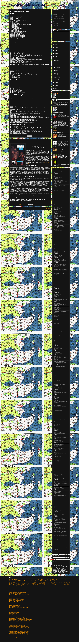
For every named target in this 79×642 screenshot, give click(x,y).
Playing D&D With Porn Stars (59, 206)
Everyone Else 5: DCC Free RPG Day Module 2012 (17, 599)
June (56, 71)
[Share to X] (29, 136)
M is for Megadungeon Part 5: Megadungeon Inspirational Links (19, 607)
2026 (55, 44)
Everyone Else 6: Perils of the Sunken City (16, 600)
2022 (55, 50)
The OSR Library (57, 352)
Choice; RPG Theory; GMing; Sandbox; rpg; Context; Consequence (60, 579)
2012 (55, 86)
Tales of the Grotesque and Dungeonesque (59, 176)
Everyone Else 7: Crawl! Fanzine (14, 601)
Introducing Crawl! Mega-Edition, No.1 (60, 304)
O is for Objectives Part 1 (13, 613)
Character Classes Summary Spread (60, 453)
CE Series (25, 579)
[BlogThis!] (28, 136)
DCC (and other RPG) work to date (19, 11)
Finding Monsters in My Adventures (59, 18)
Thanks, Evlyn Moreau (57, 449)
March (56, 76)
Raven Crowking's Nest (27, 4)
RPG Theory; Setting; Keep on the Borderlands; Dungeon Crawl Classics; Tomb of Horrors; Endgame (57, 583)
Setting (41, 584)
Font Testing (56, 187)
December (57, 59)
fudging (16, 580)
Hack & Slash (56, 307)
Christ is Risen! (56, 295)
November (57, 60)
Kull (64, 582)
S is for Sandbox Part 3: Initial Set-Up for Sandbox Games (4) (19, 631)
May (56, 73)
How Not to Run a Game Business (60, 535)
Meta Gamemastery (57, 527)
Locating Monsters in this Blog (14, 606)
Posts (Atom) (32, 211)
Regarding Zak (56, 397)
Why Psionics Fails (57, 203)
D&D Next (35, 580)
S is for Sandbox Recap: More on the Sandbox (16, 637)
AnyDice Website (57, 524)
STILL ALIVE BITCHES (58, 353)
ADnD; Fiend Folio (20, 580)
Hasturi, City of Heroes (58, 256)
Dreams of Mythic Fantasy (59, 387)
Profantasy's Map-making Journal (60, 269)
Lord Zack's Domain (58, 278)
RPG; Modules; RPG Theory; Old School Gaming (15, 584)
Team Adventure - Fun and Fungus (59, 510)
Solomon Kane (44, 584)
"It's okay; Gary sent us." (59, 259)
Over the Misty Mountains (59, 444)
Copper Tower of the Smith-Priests (59, 191)
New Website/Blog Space (58, 324)
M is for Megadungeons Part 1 (14, 608)
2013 (55, 85)
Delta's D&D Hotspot (58, 347)
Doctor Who (38, 580)
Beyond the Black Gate (58, 255)
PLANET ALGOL (57, 396)
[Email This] (27, 136)
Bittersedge (56, 452)
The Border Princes (57, 477)
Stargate (47, 584)
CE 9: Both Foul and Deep (17, 142)
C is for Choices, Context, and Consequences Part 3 (17, 592)
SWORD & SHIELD (57, 383)
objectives (54, 580)
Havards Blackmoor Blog (59, 220)
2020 (55, 53)
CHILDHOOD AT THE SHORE (59, 488)
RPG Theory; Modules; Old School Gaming (38, 583)
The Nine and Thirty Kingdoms (60, 311)
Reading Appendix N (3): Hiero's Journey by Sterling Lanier (18, 618)
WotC (45, 580)
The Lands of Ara (57, 456)
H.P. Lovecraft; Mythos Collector (60, 582)
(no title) (59, 154)
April (56, 74)
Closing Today (56, 548)
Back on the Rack (57, 492)
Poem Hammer (57, 339)
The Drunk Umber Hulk (58, 423)
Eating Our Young (61, 107)
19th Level (56, 400)
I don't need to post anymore (58, 532)
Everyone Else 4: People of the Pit (14, 598)
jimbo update (56, 316)
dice (54, 584)
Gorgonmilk (56, 436)
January (56, 79)
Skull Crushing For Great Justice (60, 531)
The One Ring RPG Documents (59, 424)
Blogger (45, 639)
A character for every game (59, 190)
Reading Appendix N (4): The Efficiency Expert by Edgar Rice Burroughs (20, 619)
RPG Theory (42, 580)
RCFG (22, 583)
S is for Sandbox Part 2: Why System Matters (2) (17, 624)
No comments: (24, 204)
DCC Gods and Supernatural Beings (59, 14)
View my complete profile (61, 95)
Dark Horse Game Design (59, 361)
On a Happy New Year (57, 308)
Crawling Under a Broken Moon (32, 579)
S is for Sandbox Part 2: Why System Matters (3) (17, 625)
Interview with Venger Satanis (63, 160)
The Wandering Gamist (58, 290)
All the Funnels (55, 23)
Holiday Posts (55, 25)
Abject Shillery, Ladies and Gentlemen (60, 437)
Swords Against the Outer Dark (60, 370)
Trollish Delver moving (57, 344)
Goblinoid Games (57, 427)
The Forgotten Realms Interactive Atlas (60, 270)
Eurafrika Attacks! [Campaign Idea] (59, 433)
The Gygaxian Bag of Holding (59, 539)
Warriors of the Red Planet (59, 513)
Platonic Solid (57, 250)
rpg (13, 585)
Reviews (34, 584)
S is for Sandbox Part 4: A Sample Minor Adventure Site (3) (18, 634)
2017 (55, 57)
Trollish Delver (57, 343)
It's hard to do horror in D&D (58, 441)
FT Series (36, 582)
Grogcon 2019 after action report (59, 380)
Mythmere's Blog (57, 405)
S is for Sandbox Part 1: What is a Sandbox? (16, 621)
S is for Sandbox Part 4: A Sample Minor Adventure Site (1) (18, 632)
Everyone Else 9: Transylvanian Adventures (16, 604)
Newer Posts (12, 208)
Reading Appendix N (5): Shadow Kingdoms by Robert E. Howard (19, 620)
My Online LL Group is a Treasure (59, 457)
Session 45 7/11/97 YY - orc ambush (60, 519)
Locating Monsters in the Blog (58, 16)
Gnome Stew (56, 229)
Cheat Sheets (60, 114)
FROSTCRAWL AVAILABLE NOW (59, 384)
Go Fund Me (43, 145)
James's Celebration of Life (58, 388)
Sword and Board (57, 440)
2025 (55, 46)
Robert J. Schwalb (57, 215)
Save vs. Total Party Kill (58, 225)
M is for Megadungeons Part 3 (14, 611)
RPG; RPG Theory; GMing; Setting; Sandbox (27, 584)
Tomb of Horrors (52, 584)
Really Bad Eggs (57, 356)
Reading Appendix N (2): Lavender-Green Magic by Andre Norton (19, 617)
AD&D (59, 580)
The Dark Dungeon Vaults (59, 473)
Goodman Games (12, 580)
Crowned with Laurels (58, 487)
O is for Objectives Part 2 (13, 614)
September (57, 67)
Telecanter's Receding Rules (59, 366)
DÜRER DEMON (57, 247)
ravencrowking (60, 93)
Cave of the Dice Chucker (59, 234)
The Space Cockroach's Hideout (60, 264)
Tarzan (49, 584)
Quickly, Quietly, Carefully (59, 448)
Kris (55, 212)
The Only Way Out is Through (63, 141)
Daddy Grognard (57, 509)
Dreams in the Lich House (59, 327)
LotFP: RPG (56, 323)
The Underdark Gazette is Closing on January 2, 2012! (60, 547)
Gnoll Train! (56, 379)
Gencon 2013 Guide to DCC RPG (59, 528)
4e (17, 580)
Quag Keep (56, 319)
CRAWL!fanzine (57, 303)
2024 (55, 47)
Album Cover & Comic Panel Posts (59, 21)
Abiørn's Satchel (57, 367)
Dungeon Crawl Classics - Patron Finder (62, 135)
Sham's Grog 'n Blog (58, 331)
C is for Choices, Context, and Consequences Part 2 (17, 591)
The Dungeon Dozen (58, 414)
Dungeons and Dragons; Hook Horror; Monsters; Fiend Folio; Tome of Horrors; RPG (24, 582)
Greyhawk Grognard (58, 410)
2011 (55, 88)
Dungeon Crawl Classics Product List (59, 11)
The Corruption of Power (58, 291)
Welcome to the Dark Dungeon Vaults (60, 474)
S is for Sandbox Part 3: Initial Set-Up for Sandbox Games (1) (19, 626)
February (57, 77)
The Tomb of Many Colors (58, 177)
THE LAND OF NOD (57, 432)
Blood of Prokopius (58, 294)
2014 (55, 83)
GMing (18, 579)
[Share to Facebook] (30, 136)
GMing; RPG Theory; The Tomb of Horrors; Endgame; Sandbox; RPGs (46, 582)
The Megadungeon (57, 551)
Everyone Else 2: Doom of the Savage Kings (16, 595)
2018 (55, 56)
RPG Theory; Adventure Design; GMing (28, 583)
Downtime (56, 312)
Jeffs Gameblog (57, 315)
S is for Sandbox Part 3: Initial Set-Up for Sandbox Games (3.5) (19, 630)
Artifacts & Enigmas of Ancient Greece (60, 243)
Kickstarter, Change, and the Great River (60, 536)
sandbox (57, 580)
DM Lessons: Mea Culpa (58, 445)
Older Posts (47, 208)
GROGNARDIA (57, 194)
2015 (55, 82)
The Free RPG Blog (57, 460)
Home (30, 208)
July (56, 70)
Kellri (55, 391)
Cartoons (30, 580)
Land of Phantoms (57, 491)
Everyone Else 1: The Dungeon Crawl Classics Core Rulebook (19, 594)
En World (38, 579)
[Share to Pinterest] (31, 136)
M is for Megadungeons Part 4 (14, 612)
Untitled (55, 340)
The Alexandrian (57, 170)
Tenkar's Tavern (57, 298)
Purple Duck (21, 579)
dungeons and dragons (49, 580)
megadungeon (47, 579)
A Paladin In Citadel (58, 198)
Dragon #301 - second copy (58, 320)
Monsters (14, 579)
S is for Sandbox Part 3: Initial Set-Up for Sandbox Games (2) (19, 627)
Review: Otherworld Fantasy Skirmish (60, 478)
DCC (10, 579)
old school (11, 585)
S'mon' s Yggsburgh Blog (59, 518)
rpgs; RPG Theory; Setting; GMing (18, 585)
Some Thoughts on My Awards (59, 226)
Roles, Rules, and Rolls (58, 180)
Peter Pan (20, 583)
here (28, 163)
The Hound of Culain (58, 543)
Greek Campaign (42, 579)
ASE (24, 580)
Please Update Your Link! (58, 411)
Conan (32, 580)
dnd (55, 584)
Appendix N (26, 580)
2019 (55, 54)
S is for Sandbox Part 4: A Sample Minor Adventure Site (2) (18, 633)
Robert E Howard (37, 584)
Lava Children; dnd (67, 582)
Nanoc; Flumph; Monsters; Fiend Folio (14, 583)
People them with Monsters (59, 465)
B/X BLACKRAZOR (57, 211)
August (56, 68)
